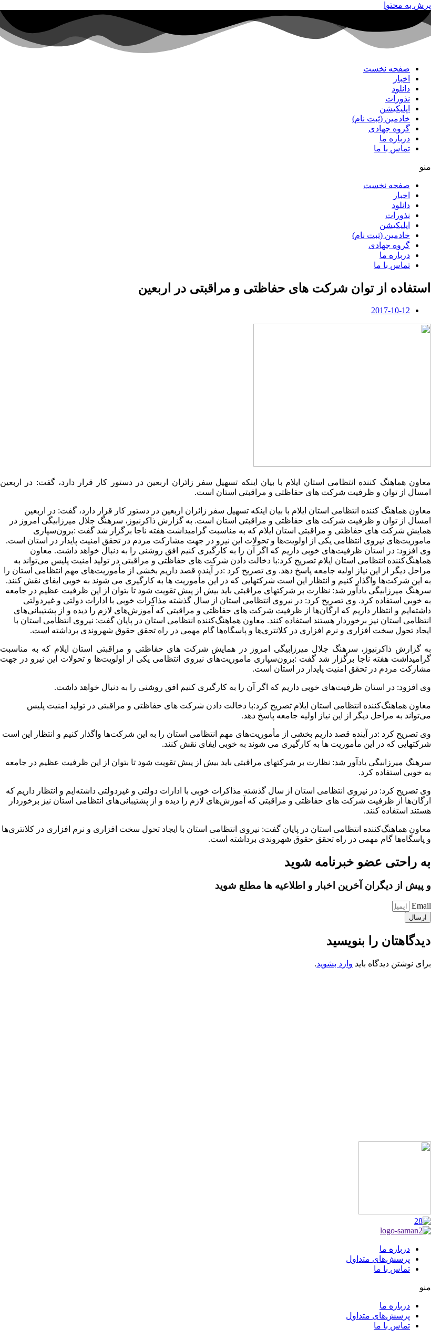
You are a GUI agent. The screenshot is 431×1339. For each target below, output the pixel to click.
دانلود (401, 88)
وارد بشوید (334, 963)
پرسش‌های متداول (378, 1258)
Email (420, 905)
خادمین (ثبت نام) (381, 118)
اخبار (401, 78)
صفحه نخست (386, 68)
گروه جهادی (389, 128)
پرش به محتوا (407, 5)
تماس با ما (392, 148)
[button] (215, 167)
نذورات (397, 98)
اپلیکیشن (394, 108)
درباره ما (394, 138)
